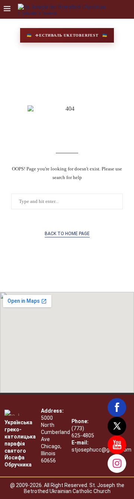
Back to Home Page (67, 233)
